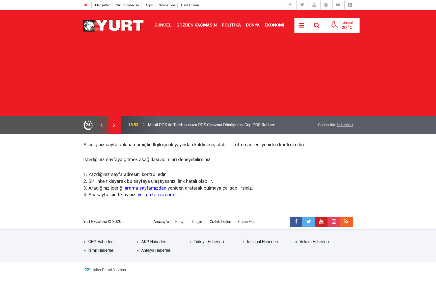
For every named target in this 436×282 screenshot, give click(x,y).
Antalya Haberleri (156, 250)
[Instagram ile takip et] (334, 222)
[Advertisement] (218, 78)
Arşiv (149, 5)
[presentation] (101, 125)
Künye (180, 222)
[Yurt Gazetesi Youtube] (314, 5)
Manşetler (102, 5)
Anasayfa (161, 222)
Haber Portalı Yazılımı (109, 270)
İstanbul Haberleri (262, 241)
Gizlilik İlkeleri (220, 222)
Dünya (253, 25)
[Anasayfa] (86, 5)
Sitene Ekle (167, 5)
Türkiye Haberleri (209, 241)
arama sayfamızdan (145, 188)
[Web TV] (338, 5)
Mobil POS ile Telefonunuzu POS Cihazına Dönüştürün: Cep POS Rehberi (211, 124)
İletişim (197, 222)
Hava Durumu (191, 5)
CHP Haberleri (101, 241)
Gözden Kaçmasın (196, 25)
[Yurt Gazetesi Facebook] (290, 5)
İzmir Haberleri (101, 250)
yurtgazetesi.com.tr (158, 194)
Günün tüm (335, 124)
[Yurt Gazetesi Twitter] (302, 5)
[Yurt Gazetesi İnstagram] (326, 5)
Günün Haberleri (127, 5)
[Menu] (301, 25)
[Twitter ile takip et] (308, 222)
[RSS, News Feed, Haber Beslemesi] (346, 222)
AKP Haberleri (153, 241)
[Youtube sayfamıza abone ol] (321, 222)
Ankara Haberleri (314, 241)
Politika (231, 25)
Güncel (162, 25)
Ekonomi (274, 25)
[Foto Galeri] (350, 5)
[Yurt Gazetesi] (113, 24)
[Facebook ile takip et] (296, 222)
